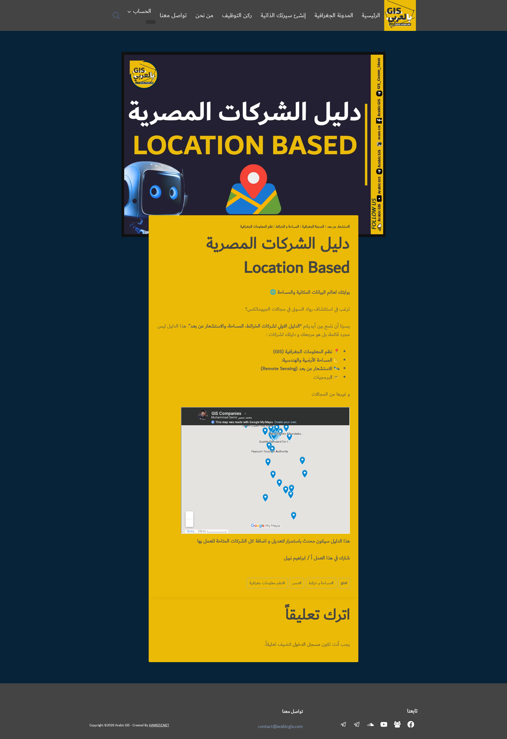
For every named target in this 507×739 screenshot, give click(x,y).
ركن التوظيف (237, 15)
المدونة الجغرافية (333, 15)
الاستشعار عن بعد (338, 227)
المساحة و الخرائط (287, 227)
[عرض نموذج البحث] (116, 15)
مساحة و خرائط (321, 583)
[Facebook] (410, 724)
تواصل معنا (173, 15)
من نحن (204, 15)
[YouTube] (384, 724)
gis (344, 583)
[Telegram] (357, 724)
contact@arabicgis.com (280, 727)
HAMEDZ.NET (159, 725)
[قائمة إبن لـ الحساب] (151, 22)
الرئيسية (371, 15)
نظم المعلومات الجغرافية (256, 227)
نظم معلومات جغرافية (267, 583)
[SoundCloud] (370, 724)
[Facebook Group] (397, 724)
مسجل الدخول (306, 644)
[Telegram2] (343, 724)
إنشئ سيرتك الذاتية (283, 15)
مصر (296, 583)
